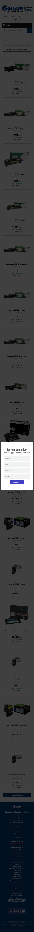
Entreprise (8, 476)
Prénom (7, 458)
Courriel (8, 470)
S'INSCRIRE (17, 482)
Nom (6, 464)
